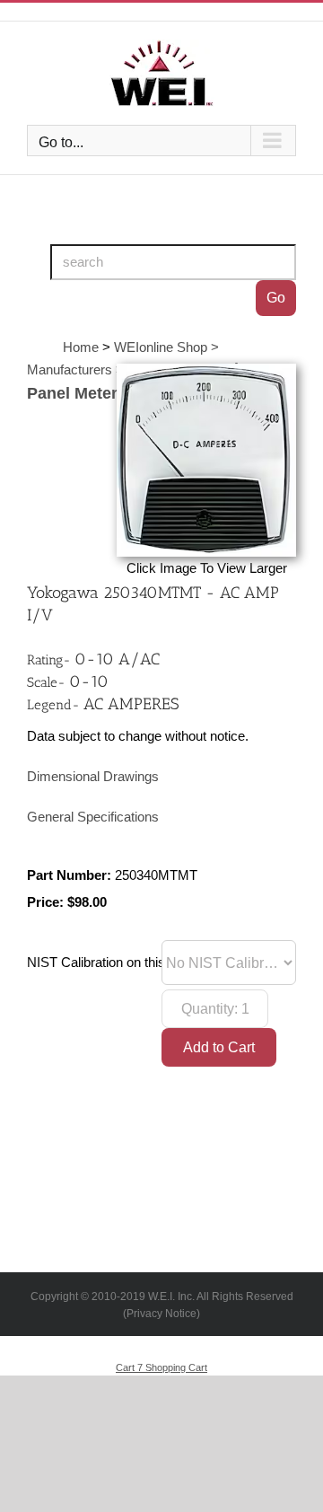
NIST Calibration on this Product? (124, 962)
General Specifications (93, 817)
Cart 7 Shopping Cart (161, 1367)
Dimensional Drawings (93, 776)
